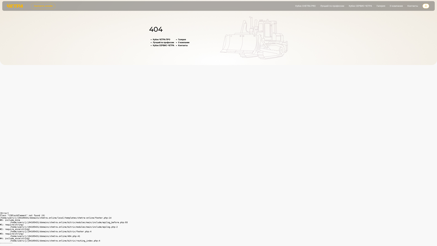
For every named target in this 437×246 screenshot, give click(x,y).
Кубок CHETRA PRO (305, 6)
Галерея (381, 6)
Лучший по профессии (332, 6)
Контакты (412, 6)
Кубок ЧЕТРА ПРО (161, 39)
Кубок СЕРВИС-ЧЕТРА (360, 6)
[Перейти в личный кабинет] (426, 6)
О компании (396, 6)
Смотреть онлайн (43, 6)
